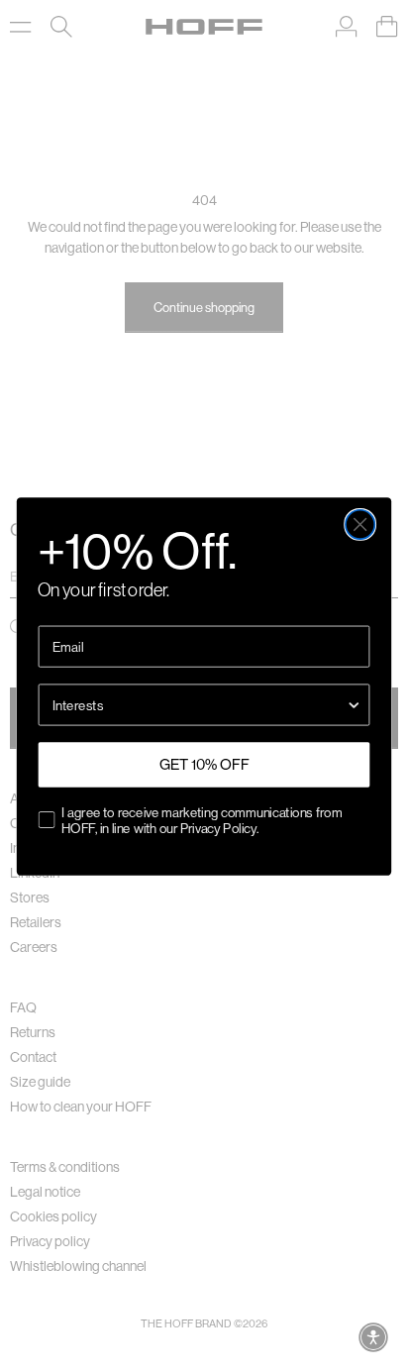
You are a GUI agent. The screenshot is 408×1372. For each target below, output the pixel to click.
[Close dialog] (360, 523)
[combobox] (199, 704)
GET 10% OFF (204, 764)
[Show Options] (354, 704)
